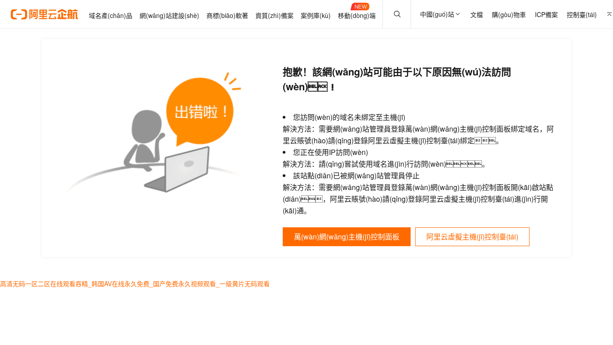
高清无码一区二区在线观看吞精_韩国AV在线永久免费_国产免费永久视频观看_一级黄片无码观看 (135, 283)
